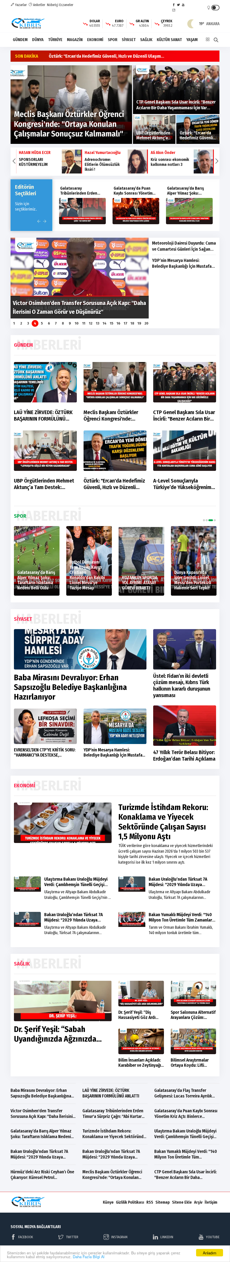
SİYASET (129, 39)
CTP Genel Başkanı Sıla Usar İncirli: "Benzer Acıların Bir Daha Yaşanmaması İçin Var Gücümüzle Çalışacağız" (184, 415)
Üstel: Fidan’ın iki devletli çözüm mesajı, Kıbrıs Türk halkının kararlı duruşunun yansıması (181, 685)
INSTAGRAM (119, 1237)
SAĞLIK (146, 39)
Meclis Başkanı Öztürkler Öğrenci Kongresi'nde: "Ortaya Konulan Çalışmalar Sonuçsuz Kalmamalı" (114, 415)
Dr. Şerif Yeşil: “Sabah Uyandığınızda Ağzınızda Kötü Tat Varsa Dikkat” (55, 1038)
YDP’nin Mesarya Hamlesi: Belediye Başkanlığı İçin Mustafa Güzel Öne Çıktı (182, 263)
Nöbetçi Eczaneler (60, 5)
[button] (13, 162)
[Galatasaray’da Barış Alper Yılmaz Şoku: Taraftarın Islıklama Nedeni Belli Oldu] (160, 211)
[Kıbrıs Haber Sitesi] (28, 23)
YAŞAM (192, 39)
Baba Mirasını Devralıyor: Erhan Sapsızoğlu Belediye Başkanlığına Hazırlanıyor (70, 687)
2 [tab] (207, 520)
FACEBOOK (25, 1237)
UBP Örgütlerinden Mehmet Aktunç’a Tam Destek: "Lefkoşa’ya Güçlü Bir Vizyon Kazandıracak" (45, 484)
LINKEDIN (166, 1237)
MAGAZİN (75, 39)
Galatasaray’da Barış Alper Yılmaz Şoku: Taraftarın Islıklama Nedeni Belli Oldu (156, 195)
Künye (108, 1202)
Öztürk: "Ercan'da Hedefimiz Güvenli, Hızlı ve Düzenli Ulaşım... (106, 56)
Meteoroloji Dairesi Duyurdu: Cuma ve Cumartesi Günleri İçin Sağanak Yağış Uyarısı (184, 246)
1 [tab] (204, 520)
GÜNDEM (20, 39)
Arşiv (198, 1202)
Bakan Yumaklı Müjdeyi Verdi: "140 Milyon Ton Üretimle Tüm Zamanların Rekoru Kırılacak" (182, 920)
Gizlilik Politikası (130, 1202)
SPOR (112, 39)
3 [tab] (210, 520)
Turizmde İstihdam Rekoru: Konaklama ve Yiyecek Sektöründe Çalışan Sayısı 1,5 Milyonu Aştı (163, 821)
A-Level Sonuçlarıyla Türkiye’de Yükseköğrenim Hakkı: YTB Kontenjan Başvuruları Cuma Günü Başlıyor (182, 484)
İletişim (211, 1202)
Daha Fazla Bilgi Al (88, 1256)
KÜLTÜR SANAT (169, 39)
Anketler (38, 5)
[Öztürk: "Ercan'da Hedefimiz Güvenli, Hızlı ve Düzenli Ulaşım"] (198, 129)
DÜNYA (38, 39)
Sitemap (162, 1202)
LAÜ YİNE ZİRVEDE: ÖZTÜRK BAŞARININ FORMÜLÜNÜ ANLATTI (43, 415)
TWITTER (72, 1237)
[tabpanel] (37, 561)
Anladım (209, 1252)
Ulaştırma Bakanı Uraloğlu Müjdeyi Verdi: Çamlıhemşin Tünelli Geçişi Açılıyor (76, 884)
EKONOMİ (95, 39)
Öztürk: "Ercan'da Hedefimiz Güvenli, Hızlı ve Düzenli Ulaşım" (114, 484)
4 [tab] (215, 520)
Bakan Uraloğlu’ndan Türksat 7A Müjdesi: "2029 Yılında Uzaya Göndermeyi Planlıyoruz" (178, 884)
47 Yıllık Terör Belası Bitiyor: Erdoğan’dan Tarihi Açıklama (184, 755)
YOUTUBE (212, 1237)
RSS (149, 1202)
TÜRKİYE (55, 39)
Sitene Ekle (182, 1202)
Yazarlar (20, 5)
